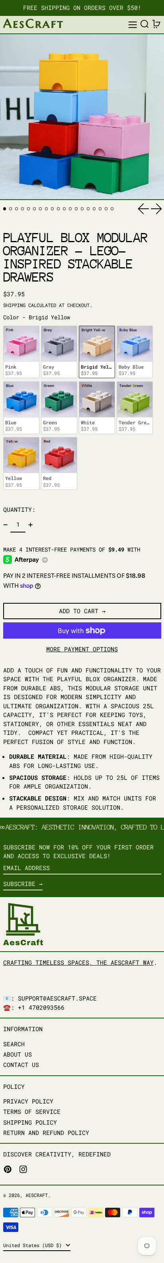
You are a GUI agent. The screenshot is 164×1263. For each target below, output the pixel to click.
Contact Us (21, 1065)
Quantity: (19, 509)
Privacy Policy (28, 1101)
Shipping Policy (30, 1122)
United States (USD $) (33, 1245)
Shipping (14, 305)
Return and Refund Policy (46, 1133)
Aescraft (36, 1195)
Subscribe (19, 884)
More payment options (82, 649)
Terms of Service (32, 1111)
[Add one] (30, 524)
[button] (144, 24)
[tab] (4, 208)
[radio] (21, 352)
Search (14, 1044)
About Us (17, 1054)
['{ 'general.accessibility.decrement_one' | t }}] (5, 524)
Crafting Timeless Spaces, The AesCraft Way (78, 962)
